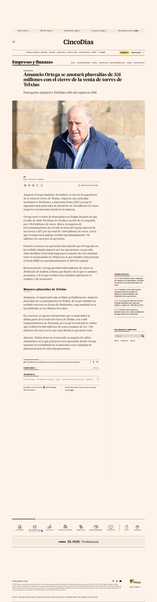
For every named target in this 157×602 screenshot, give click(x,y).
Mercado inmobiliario (117, 63)
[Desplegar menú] (13, 42)
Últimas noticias (84, 52)
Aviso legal (21, 597)
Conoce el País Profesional (78, 541)
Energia (94, 63)
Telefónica (89, 379)
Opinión (93, 52)
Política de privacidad (57, 597)
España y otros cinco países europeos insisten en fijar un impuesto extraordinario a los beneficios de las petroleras (127, 292)
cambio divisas (81, 530)
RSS (79, 597)
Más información (29, 390)
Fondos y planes (72, 52)
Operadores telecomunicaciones (73, 379)
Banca (73, 63)
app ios (127, 530)
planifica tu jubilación (65, 530)
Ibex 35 (20, 31)
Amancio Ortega (29, 379)
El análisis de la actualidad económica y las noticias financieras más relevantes (53, 362)
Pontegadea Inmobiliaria (45, 379)
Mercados (44, 52)
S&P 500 (43, 31)
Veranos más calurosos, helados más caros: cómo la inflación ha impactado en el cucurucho (129, 312)
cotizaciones (111, 530)
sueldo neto (49, 530)
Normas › (96, 368)
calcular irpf (20, 530)
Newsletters (84, 597)
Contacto (15, 597)
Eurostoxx (124, 341)
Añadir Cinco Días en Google (89, 185)
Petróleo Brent (69, 31)
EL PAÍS (101, 51)
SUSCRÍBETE (124, 52)
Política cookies (30, 597)
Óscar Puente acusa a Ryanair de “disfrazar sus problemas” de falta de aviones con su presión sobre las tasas (129, 281)
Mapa (75, 597)
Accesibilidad (69, 597)
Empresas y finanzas (32, 52)
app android (137, 530)
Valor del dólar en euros (125, 31)
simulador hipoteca (35, 530)
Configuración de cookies (43, 597)
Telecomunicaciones (83, 63)
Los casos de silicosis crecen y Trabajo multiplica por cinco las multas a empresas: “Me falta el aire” (129, 303)
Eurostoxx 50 (96, 31)
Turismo (129, 63)
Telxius (58, 379)
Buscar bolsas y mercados (125, 329)
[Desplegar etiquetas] (97, 379)
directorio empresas (96, 530)
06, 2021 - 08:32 (36, 179)
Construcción (103, 63)
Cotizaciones (61, 52)
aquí (71, 390)
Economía (52, 52)
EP (24, 177)
